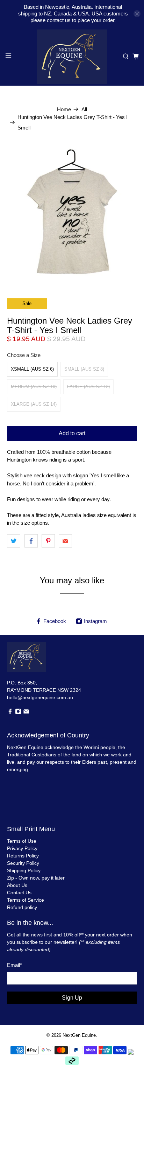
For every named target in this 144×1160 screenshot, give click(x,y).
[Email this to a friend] (65, 541)
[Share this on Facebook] (31, 541)
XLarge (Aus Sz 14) (34, 404)
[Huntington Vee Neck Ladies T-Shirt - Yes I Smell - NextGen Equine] (72, 212)
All (84, 109)
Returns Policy (23, 856)
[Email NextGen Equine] (26, 713)
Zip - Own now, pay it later (36, 878)
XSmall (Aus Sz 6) (32, 369)
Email (14, 965)
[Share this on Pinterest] (48, 541)
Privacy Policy (22, 848)
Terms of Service (25, 900)
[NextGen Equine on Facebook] (10, 713)
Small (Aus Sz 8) (84, 369)
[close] (137, 13)
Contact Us (19, 892)
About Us (17, 885)
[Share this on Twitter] (13, 541)
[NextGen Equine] (72, 56)
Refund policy (22, 907)
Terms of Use (21, 841)
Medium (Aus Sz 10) (34, 386)
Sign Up (72, 998)
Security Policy (23, 863)
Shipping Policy (24, 870)
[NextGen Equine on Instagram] (18, 713)
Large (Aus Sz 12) (88, 386)
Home (64, 109)
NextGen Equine (79, 1035)
